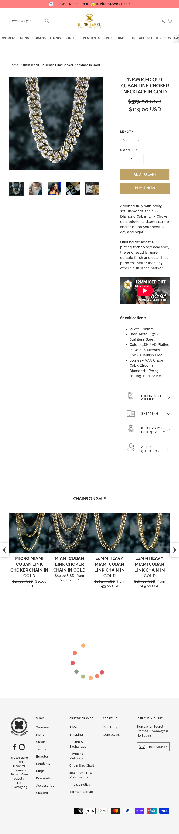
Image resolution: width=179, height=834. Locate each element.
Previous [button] (4, 550)
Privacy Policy (79, 784)
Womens (9, 38)
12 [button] (115, 609)
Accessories (150, 38)
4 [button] (78, 609)
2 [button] (69, 609)
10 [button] (106, 609)
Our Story (110, 727)
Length (127, 131)
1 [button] (63, 609)
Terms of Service (82, 792)
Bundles (72, 38)
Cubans (39, 38)
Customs (42, 792)
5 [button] (83, 609)
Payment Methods (76, 756)
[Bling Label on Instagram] (22, 747)
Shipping (150, 413)
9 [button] (101, 609)
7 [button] (92, 609)
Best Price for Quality (153, 430)
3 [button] (73, 609)
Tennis (55, 38)
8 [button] (97, 609)
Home (14, 65)
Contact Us (111, 734)
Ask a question (150, 449)
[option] (56, 123)
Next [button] (174, 550)
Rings (108, 38)
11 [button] (111, 609)
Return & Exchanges (77, 744)
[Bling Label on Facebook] (14, 747)
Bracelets (126, 38)
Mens (24, 38)
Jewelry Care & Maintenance (80, 775)
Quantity (129, 150)
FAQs (73, 727)
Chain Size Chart (151, 398)
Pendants (91, 38)
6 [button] (87, 609)
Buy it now (145, 188)
